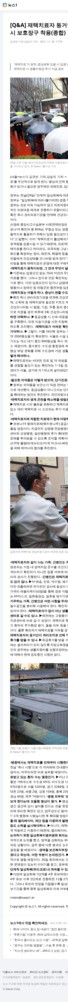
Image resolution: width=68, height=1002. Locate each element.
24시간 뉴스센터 (39, 972)
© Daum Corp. (11, 988)
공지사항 (57, 972)
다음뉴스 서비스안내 (14, 972)
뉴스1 (12, 5)
